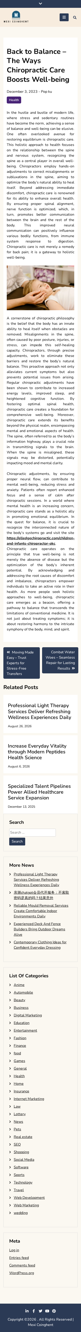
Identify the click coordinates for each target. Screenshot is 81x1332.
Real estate (23, 1136)
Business (21, 1007)
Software (21, 1167)
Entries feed (19, 1257)
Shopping (21, 1152)
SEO (17, 1144)
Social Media (24, 1159)
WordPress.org (21, 1273)
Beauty (19, 1000)
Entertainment (25, 1030)
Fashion (20, 1038)
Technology (23, 1182)
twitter (40, 1311)
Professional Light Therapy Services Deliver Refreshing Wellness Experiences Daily (39, 711)
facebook (34, 1311)
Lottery (20, 1114)
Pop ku (46, 91)
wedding (21, 1212)
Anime (19, 984)
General (20, 1068)
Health (14, 100)
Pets (17, 1129)
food (17, 1053)
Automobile (23, 992)
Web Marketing (26, 1205)
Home (19, 1083)
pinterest (54, 1311)
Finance (20, 1045)
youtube (47, 1311)
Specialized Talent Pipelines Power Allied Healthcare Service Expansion (39, 792)
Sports (19, 1174)
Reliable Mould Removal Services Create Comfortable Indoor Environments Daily (41, 911)
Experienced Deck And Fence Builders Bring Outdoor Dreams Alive (39, 929)
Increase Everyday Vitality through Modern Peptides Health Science (37, 752)
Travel (19, 1190)
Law (17, 1106)
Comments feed (22, 1265)
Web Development (29, 1197)
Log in (14, 1250)
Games (19, 1060)
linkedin (27, 1311)
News (18, 1121)
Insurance (21, 1091)
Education (21, 1022)
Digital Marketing (28, 1015)
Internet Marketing (29, 1098)
